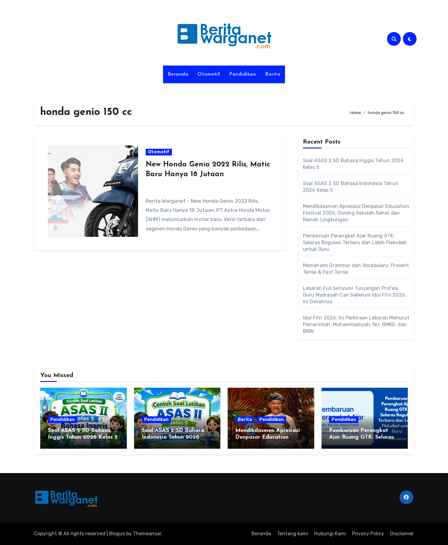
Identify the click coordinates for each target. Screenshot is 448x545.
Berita (272, 74)
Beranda (178, 74)
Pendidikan (242, 74)
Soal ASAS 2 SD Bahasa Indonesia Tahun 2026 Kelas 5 (173, 437)
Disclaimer (402, 533)
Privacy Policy (368, 533)
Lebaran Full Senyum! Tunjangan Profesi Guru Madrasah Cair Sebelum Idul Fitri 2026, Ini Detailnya (355, 295)
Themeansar (147, 533)
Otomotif (208, 74)
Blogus (117, 533)
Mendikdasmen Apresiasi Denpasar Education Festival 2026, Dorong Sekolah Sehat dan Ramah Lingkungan (356, 213)
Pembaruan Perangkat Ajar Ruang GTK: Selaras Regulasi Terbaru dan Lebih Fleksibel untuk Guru (354, 242)
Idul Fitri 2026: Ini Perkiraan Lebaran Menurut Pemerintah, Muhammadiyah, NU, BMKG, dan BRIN (356, 324)
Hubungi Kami (330, 533)
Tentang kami (292, 533)
